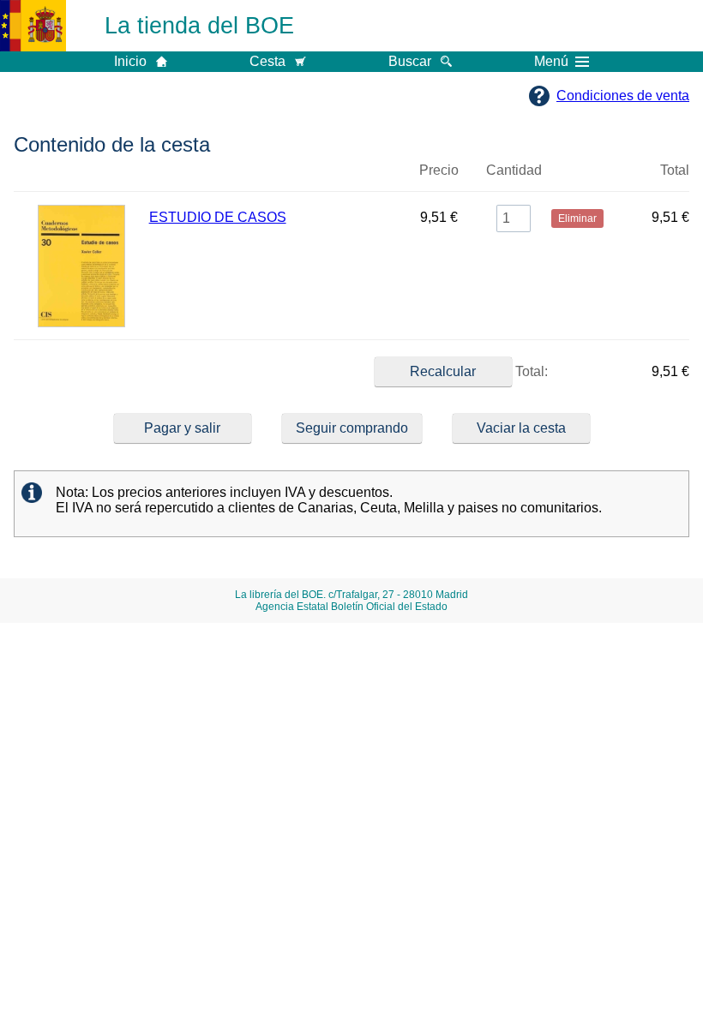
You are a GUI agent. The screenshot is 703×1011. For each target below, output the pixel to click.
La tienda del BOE (199, 25)
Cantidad (514, 170)
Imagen (81, 177)
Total (674, 170)
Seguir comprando (352, 428)
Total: (530, 371)
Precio (439, 170)
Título (274, 177)
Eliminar (577, 177)
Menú (551, 62)
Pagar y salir (182, 428)
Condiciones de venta (622, 95)
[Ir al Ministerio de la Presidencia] (33, 25)
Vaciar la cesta (521, 428)
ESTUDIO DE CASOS (217, 217)
